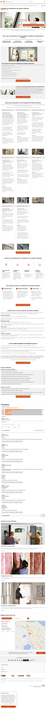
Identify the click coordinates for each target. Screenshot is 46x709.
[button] (1, 1)
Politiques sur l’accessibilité (30, 680)
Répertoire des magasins (4, 5)
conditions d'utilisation (29, 678)
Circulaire (12, 631)
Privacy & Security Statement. (10, 702)
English (42, 5)
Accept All (8, 706)
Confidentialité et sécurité (11, 680)
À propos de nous (4, 671)
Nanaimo (17, 5)
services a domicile (23, 5)
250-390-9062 (8, 629)
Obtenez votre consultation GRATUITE (33, 25)
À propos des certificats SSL (37, 686)
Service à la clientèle (25, 657)
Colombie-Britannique (12, 5)
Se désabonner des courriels (38, 680)
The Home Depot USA (23, 680)
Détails (3, 631)
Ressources (3, 669)
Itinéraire (8, 631)
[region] (8, 700)
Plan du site (2, 682)
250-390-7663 (9, 628)
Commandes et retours (4, 664)
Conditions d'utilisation (4, 680)
